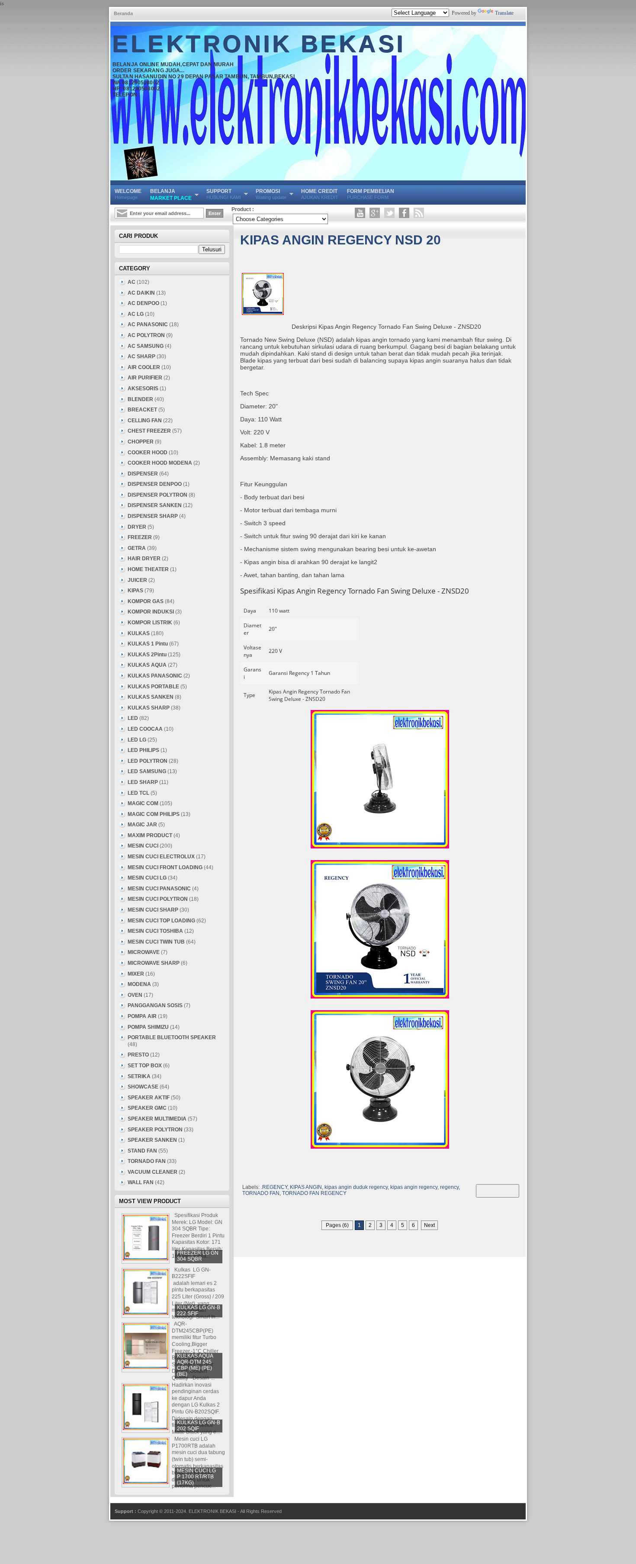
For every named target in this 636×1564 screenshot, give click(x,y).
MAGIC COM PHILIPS (154, 814)
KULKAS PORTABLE (153, 687)
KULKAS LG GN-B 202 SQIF (198, 1425)
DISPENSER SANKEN (155, 505)
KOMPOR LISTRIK (150, 623)
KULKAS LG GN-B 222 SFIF (198, 1310)
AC (131, 282)
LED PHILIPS (143, 750)
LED (133, 718)
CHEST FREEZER (149, 431)
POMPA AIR (142, 1016)
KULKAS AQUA (147, 665)
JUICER (137, 580)
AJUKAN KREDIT (319, 194)
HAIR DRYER (144, 559)
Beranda (123, 13)
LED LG (137, 740)
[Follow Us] (389, 213)
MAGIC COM (143, 803)
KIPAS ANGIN (306, 1187)
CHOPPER (141, 442)
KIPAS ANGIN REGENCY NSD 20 (340, 240)
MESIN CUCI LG (147, 878)
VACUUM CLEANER (152, 1172)
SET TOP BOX (145, 1066)
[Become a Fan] (404, 213)
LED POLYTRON (147, 761)
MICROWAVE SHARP (154, 963)
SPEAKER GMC (147, 1108)
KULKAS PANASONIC (155, 676)
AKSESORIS (143, 388)
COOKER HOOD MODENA (160, 463)
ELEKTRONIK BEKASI (259, 44)
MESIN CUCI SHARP (153, 910)
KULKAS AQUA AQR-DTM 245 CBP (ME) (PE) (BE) (195, 1365)
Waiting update (271, 194)
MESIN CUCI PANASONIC (159, 889)
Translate (504, 13)
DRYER (137, 527)
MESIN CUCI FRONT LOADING (165, 867)
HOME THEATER (148, 569)
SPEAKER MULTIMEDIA (157, 1119)
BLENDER (140, 399)
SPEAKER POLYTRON (155, 1130)
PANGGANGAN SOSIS (155, 1005)
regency (449, 1187)
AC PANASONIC (148, 324)
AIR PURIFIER (145, 378)
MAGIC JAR (142, 825)
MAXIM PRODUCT (150, 835)
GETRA (137, 548)
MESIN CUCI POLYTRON (158, 899)
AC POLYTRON (146, 335)
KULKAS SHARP (149, 708)
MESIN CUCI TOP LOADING (161, 921)
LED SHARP (143, 782)
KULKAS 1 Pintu (148, 644)
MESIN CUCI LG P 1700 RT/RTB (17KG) (196, 1477)
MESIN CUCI (143, 846)
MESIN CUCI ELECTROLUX (161, 857)
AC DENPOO (143, 303)
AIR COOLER (144, 367)
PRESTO (138, 1055)
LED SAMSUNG (147, 771)
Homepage (128, 194)
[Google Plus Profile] (374, 213)
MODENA (139, 984)
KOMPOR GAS (146, 601)
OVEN (135, 995)
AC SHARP (141, 356)
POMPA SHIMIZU (148, 1027)
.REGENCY (274, 1187)
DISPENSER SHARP (153, 516)
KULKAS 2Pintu (147, 655)
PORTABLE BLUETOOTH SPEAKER (172, 1037)
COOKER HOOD (147, 453)
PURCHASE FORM (370, 194)
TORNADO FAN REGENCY (314, 1193)
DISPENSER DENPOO (155, 484)
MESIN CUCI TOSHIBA (155, 931)
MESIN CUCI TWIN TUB (156, 942)
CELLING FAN (145, 420)
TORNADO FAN (260, 1193)
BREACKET (142, 410)
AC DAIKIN (141, 293)
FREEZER (140, 537)
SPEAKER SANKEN (152, 1140)
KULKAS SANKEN (150, 697)
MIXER (136, 974)
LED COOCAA (145, 729)
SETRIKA (139, 1076)
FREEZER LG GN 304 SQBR (197, 1256)
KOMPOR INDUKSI (151, 612)
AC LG (136, 314)
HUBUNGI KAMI (223, 194)
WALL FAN (141, 1182)
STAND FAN (142, 1151)
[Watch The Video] (360, 213)
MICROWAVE (144, 952)
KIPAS (135, 591)
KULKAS (139, 633)
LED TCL (138, 793)
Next (429, 1225)
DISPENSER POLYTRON (157, 495)
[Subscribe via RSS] (419, 213)
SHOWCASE (143, 1087)
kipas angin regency (413, 1187)
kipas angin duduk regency (356, 1187)
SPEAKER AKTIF (149, 1098)
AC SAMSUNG (146, 346)
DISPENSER (143, 474)
